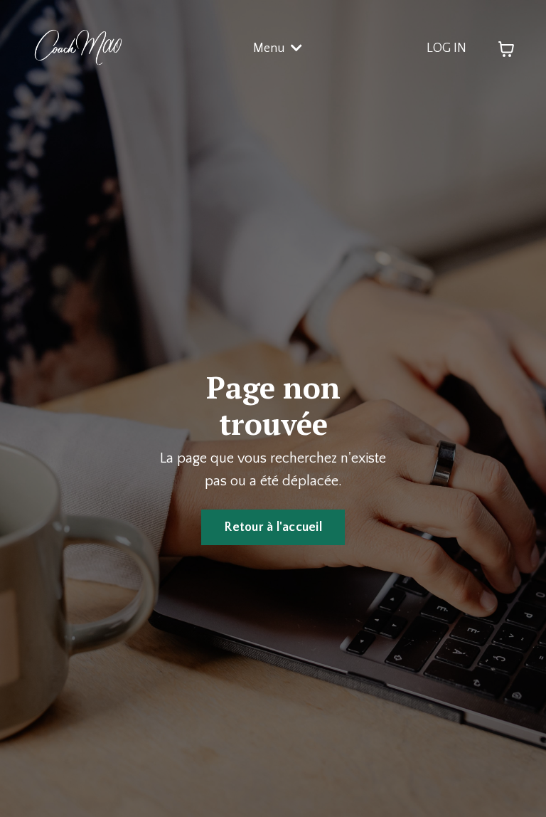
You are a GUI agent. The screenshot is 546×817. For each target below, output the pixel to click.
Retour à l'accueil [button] (273, 527)
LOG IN (446, 48)
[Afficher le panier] (506, 49)
